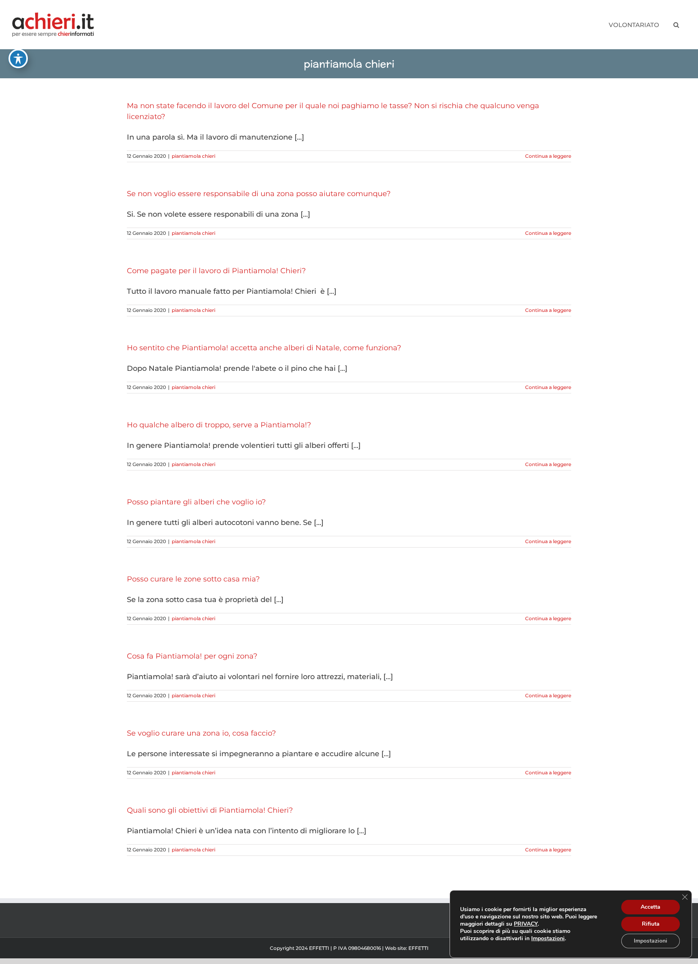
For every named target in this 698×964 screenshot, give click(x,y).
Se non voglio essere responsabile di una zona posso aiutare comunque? (259, 193)
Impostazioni (548, 938)
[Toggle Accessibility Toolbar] (18, 58)
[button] (676, 24)
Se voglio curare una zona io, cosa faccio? (201, 733)
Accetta (650, 907)
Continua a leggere (548, 156)
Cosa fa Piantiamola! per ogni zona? (192, 656)
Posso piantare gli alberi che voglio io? (196, 502)
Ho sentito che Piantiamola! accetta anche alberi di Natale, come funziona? (264, 347)
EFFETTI (418, 948)
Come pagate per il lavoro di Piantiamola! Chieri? (216, 270)
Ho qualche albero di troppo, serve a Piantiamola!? (219, 424)
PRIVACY (526, 924)
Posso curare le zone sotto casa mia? (193, 579)
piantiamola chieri (193, 156)
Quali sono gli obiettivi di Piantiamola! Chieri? (210, 810)
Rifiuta (651, 924)
